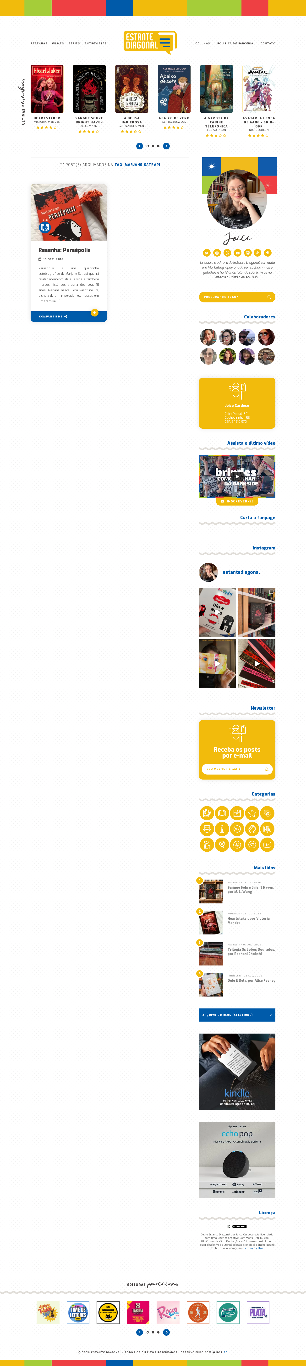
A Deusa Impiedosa (132, 121)
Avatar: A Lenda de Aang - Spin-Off (259, 124)
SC (226, 1352)
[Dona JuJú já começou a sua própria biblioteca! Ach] (217, 612)
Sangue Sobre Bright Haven (89, 121)
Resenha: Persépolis (64, 250)
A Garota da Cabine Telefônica (216, 124)
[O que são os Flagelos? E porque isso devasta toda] (256, 612)
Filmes (58, 43)
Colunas (202, 43)
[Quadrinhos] (45, 227)
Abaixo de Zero (174, 119)
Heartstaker (47, 119)
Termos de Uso (253, 1248)
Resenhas (39, 43)
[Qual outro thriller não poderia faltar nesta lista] (256, 663)
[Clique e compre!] (237, 1072)
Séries (74, 43)
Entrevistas (96, 43)
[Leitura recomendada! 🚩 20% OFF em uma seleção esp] (217, 663)
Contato (268, 43)
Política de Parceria (235, 43)
